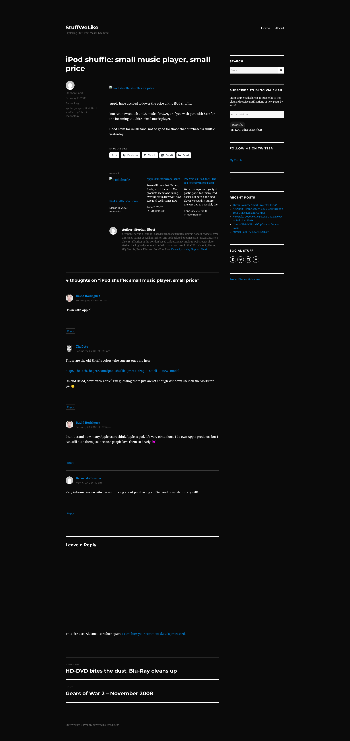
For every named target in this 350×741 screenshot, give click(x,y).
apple (69, 108)
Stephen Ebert (74, 92)
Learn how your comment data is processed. (154, 634)
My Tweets (236, 160)
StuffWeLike (82, 27)
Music (84, 112)
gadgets (78, 108)
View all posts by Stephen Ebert (189, 249)
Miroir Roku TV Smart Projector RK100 (255, 205)
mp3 (77, 112)
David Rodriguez (88, 296)
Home (265, 28)
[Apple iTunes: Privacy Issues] (165, 195)
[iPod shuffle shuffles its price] (164, 88)
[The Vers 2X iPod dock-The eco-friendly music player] (202, 197)
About (279, 28)
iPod (87, 108)
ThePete (82, 346)
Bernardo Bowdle (88, 478)
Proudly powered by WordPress (101, 725)
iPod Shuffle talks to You (123, 201)
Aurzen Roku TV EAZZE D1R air (251, 232)
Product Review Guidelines (245, 279)
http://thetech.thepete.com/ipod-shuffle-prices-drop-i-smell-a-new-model (122, 371)
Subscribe (237, 124)
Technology (72, 103)
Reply (70, 331)
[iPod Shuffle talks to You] (126, 187)
